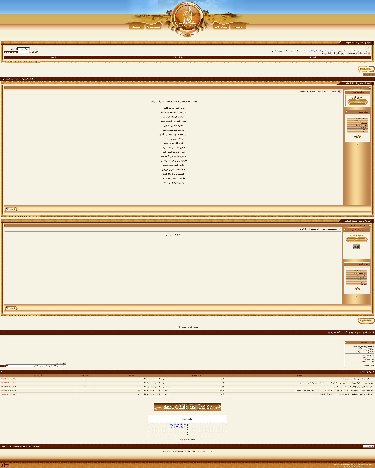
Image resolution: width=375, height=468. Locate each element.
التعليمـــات (178, 57)
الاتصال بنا (36, 446)
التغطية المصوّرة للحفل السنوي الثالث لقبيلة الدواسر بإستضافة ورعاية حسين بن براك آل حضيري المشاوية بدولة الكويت (334, 390)
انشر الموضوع (369, 75)
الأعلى (3, 446)
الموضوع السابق (193, 327)
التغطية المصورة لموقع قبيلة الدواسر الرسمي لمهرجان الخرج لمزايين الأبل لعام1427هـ (345, 394)
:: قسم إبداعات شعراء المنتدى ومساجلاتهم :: (287, 51)
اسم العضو (34, 49)
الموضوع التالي (181, 327)
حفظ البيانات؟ (9, 49)
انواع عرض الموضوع (10, 79)
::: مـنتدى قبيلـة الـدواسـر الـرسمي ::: (350, 51)
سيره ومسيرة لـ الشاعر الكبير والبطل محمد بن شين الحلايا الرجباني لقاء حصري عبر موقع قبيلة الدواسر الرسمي (337, 383)
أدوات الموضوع (27, 79)
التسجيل (312, 57)
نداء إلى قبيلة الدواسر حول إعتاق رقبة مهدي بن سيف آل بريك (353, 386)
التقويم (53, 57)
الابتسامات (370, 357)
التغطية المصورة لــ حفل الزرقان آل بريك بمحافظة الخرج (355, 379)
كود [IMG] (370, 359)
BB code (369, 355)
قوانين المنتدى (369, 365)
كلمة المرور (34, 52)
